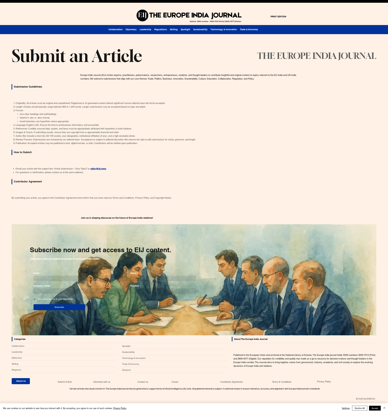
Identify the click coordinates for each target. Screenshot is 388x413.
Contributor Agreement (231, 382)
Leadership (17, 352)
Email (36, 273)
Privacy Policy (324, 381)
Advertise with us (101, 382)
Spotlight (126, 346)
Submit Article (65, 382)
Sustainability (128, 352)
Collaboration (18, 346)
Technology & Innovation (134, 358)
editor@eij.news (98, 168)
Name (133, 273)
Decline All (360, 408)
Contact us (142, 382)
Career (175, 382)
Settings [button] (346, 408)
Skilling (15, 364)
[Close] (384, 408)
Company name (42, 286)
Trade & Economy (130, 364)
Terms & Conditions (281, 382)
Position (135, 286)
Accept (375, 408)
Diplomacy (17, 358)
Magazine (16, 370)
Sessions (126, 370)
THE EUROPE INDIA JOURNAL (316, 56)
